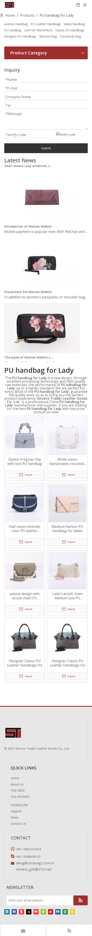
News (15, 817)
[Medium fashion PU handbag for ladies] (67, 503)
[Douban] (65, 912)
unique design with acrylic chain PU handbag (24, 596)
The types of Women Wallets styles (28, 355)
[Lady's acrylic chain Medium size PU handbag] (67, 570)
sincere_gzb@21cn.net (34, 869)
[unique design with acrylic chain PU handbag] (25, 570)
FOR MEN (17, 790)
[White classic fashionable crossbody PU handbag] (67, 436)
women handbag (16, 24)
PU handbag (12, 30)
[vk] (36, 912)
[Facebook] (14, 912)
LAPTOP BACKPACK (38, 30)
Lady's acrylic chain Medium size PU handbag (67, 596)
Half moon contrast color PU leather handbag (24, 528)
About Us (17, 784)
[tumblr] (21, 912)
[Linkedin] (7, 912)
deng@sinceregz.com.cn (35, 863)
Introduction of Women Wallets (28, 224)
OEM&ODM (19, 805)
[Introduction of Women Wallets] (42, 218)
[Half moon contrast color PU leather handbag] (25, 503)
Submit (46, 148)
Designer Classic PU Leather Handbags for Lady (25, 663)
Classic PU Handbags (70, 30)
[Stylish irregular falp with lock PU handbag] (25, 436)
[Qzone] (72, 912)
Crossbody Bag (70, 36)
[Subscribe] (80, 900)
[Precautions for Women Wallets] (42, 284)
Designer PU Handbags (20, 36)
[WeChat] (43, 912)
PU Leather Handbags (46, 24)
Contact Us (18, 823)
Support (16, 811)
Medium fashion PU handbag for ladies (67, 528)
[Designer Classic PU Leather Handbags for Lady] (25, 637)
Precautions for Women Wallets (28, 289)
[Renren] (58, 912)
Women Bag (48, 36)
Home (15, 778)
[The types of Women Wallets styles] (42, 350)
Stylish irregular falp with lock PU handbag (24, 461)
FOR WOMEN (20, 797)
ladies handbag (74, 24)
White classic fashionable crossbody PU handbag (67, 461)
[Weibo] (50, 912)
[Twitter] (28, 912)
